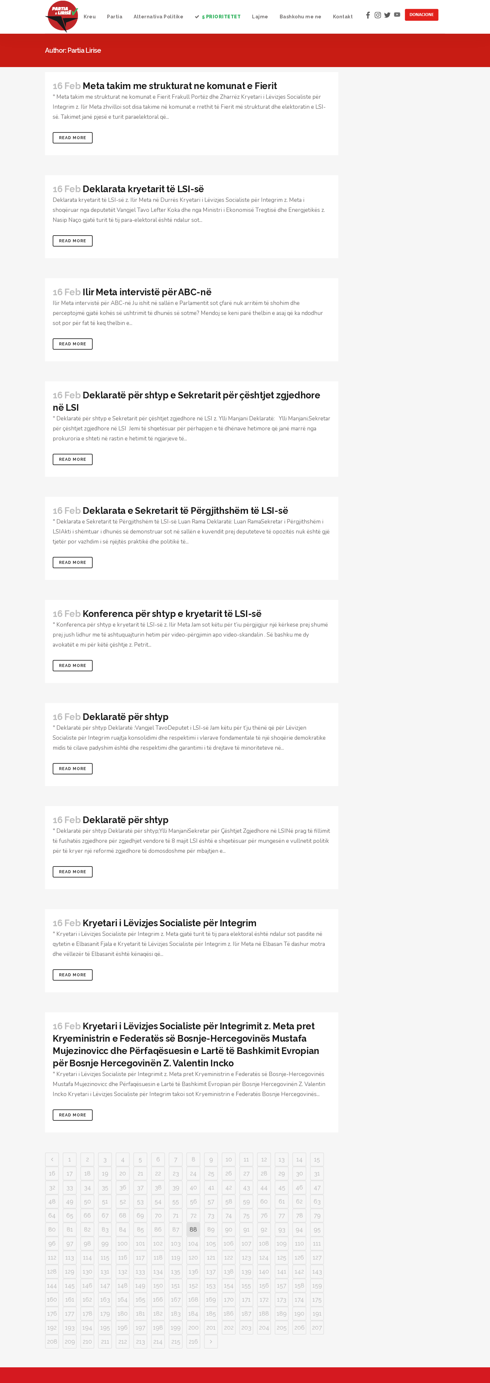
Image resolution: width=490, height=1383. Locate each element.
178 (87, 1313)
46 (299, 1187)
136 (193, 1271)
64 (52, 1215)
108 (264, 1243)
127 (317, 1257)
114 (87, 1257)
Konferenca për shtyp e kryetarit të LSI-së (172, 614)
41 (211, 1187)
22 (158, 1173)
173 (281, 1299)
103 (176, 1243)
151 (175, 1285)
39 (175, 1187)
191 (317, 1313)
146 (87, 1285)
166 (158, 1299)
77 (281, 1215)
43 (246, 1187)
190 (299, 1313)
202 (229, 1327)
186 (229, 1313)
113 (69, 1257)
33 (69, 1187)
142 (299, 1271)
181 (140, 1313)
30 (299, 1173)
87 (175, 1229)
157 (281, 1285)
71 (176, 1215)
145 (70, 1285)
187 (246, 1313)
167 (176, 1299)
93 (281, 1229)
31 (317, 1173)
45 (281, 1187)
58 (228, 1201)
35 (105, 1187)
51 (105, 1201)
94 (299, 1229)
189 (282, 1313)
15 (317, 1159)
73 (211, 1215)
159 (317, 1285)
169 (211, 1299)
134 (158, 1271)
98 (87, 1243)
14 (299, 1159)
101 (140, 1243)
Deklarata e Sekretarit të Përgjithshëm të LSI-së (185, 510)
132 (122, 1271)
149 (140, 1285)
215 (175, 1341)
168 (193, 1299)
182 (158, 1313)
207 (317, 1327)
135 (175, 1271)
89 (211, 1229)
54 (158, 1201)
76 (264, 1215)
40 (193, 1187)
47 (317, 1187)
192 (52, 1327)
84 (122, 1229)
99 (105, 1243)
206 (299, 1327)
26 (228, 1173)
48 (52, 1201)
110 (299, 1243)
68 (122, 1215)
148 (123, 1285)
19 (105, 1173)
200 (193, 1327)
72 (193, 1215)
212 (122, 1341)
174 (299, 1299)
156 (264, 1285)
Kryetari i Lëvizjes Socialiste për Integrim (169, 923)
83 (105, 1229)
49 (69, 1201)
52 (123, 1201)
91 (246, 1229)
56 (193, 1201)
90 (228, 1229)
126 (299, 1257)
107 (246, 1243)
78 (299, 1215)
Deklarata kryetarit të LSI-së (143, 189)
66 (87, 1215)
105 (211, 1243)
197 (140, 1327)
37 (140, 1187)
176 (52, 1313)
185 (211, 1313)
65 (69, 1215)
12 (264, 1159)
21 (140, 1173)
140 (264, 1271)
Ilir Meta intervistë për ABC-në (147, 292)
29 (281, 1173)
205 (282, 1327)
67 (105, 1215)
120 (193, 1257)
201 (211, 1327)
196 (123, 1327)
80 (52, 1229)
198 (158, 1327)
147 (105, 1285)
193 (70, 1327)
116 (122, 1257)
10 (229, 1159)
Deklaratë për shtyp (125, 717)
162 (87, 1299)
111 (317, 1243)
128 (52, 1271)
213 (140, 1341)
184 (193, 1313)
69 (140, 1215)
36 (122, 1187)
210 (87, 1341)
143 (317, 1271)
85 (140, 1229)
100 (123, 1243)
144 (52, 1285)
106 (229, 1243)
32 (52, 1187)
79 (317, 1215)
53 (140, 1201)
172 (264, 1299)
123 (246, 1257)
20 (122, 1173)
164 (123, 1299)
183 (176, 1313)
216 (193, 1341)
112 (52, 1257)
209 (70, 1341)
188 (264, 1313)
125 (281, 1257)
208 (52, 1341)
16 (52, 1173)
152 (193, 1285)
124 (264, 1257)
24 (193, 1173)
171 (246, 1299)
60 (264, 1201)
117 (140, 1257)
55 (175, 1201)
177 (69, 1313)
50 (87, 1201)
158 (299, 1285)
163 (105, 1299)
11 (246, 1159)
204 (264, 1327)
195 (105, 1327)
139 (246, 1271)
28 (264, 1173)
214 (158, 1341)
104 (193, 1243)
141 (281, 1271)
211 (105, 1341)
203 (246, 1327)
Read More (72, 137)
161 (69, 1299)
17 (70, 1173)
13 (282, 1159)
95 (317, 1229)
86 (158, 1229)
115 (105, 1257)
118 (158, 1257)
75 (246, 1215)
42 (228, 1187)
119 (175, 1257)
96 (52, 1243)
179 (105, 1313)
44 (264, 1187)
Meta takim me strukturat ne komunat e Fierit (180, 86)
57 (211, 1201)
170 (229, 1299)
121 (211, 1257)
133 (140, 1271)
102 (158, 1243)
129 (69, 1271)
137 (211, 1271)
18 (87, 1173)
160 (52, 1299)
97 (69, 1243)
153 (211, 1285)
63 (317, 1201)
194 (87, 1327)
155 (246, 1285)
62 (299, 1201)
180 (123, 1313)
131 (105, 1271)
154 (229, 1285)
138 (229, 1271)
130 (87, 1271)
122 (228, 1257)
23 (176, 1173)
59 (246, 1201)
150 (158, 1285)
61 (282, 1201)
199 (176, 1327)
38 (158, 1187)
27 (246, 1173)
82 (87, 1229)
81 (70, 1229)
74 (228, 1215)
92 (264, 1229)
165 (140, 1299)
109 (282, 1243)
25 (211, 1173)
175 (317, 1299)
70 (158, 1215)
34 (87, 1187)
